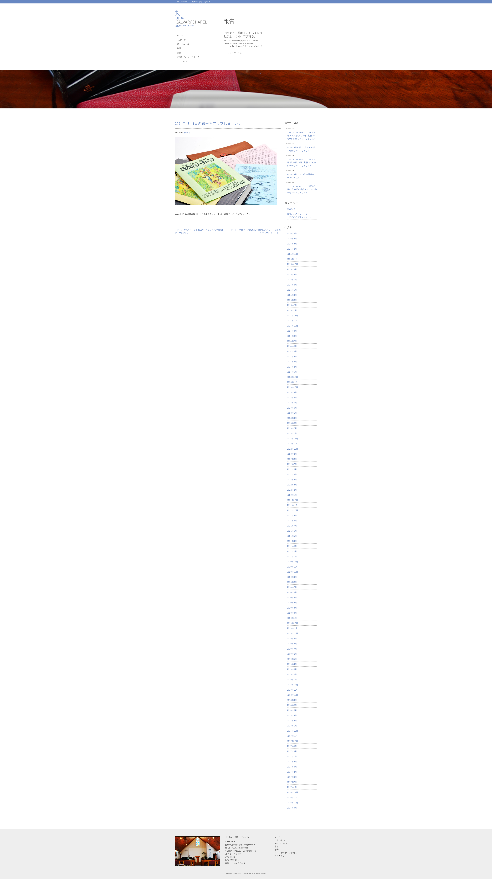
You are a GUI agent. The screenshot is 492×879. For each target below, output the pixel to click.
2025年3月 (292, 300)
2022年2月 (292, 490)
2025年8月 (292, 274)
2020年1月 (292, 618)
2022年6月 (292, 469)
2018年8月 (292, 705)
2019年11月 (292, 628)
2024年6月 (292, 346)
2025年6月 (292, 285)
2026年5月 (292, 233)
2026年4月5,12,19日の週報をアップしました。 (301, 176)
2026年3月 (292, 244)
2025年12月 (292, 254)
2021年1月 (292, 556)
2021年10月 (292, 510)
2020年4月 (292, 603)
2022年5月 (292, 474)
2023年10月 (292, 387)
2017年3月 (292, 777)
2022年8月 (292, 459)
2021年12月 (292, 500)
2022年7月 (292, 464)
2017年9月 (292, 746)
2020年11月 (292, 567)
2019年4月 (292, 664)
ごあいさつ (182, 39)
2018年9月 (292, 700)
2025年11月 (292, 259)
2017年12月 (292, 731)
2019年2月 (292, 674)
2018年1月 (292, 726)
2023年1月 (292, 433)
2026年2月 (292, 249)
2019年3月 (292, 669)
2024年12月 (292, 315)
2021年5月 (292, 536)
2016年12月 (292, 792)
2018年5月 (292, 710)
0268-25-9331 (182, 2)
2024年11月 (292, 321)
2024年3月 (292, 362)
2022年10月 (292, 449)
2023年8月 (292, 397)
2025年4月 (292, 295)
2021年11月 (292, 505)
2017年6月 (292, 762)
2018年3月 (292, 715)
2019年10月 (292, 633)
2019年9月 (292, 638)
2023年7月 (292, 403)
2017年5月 (292, 767)
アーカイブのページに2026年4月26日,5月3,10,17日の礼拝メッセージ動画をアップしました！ (301, 135)
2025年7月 (292, 280)
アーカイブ (182, 61)
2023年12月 (292, 377)
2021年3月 (292, 546)
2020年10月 (292, 572)
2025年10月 (292, 264)
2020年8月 (292, 582)
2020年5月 (292, 597)
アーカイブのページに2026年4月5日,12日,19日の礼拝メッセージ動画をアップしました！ (301, 162)
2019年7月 (292, 649)
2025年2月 (292, 305)
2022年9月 (292, 454)
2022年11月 (292, 444)
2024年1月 (292, 372)
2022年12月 (292, 439)
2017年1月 (292, 787)
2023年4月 (292, 418)
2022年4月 (292, 480)
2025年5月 (292, 290)
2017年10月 (292, 741)
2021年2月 (292, 551)
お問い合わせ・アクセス (201, 2)
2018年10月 (292, 695)
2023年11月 (292, 382)
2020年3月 (292, 608)
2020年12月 (292, 562)
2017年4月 (292, 772)
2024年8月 (292, 336)
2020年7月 (292, 587)
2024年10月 (292, 326)
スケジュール (183, 44)
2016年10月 (292, 803)
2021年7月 (292, 526)
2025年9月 (292, 269)
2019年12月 (292, 623)
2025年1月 (292, 310)
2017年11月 (292, 736)
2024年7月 (292, 341)
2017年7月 (292, 756)
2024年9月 (292, 331)
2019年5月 (292, 659)
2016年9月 (292, 808)
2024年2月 (292, 367)
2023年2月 (292, 428)
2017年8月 (292, 751)
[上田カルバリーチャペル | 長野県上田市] (191, 24)
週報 (179, 48)
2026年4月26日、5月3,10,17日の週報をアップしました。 (301, 149)
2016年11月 (292, 797)
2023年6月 (292, 408)
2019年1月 (292, 680)
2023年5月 (292, 413)
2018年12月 (292, 685)
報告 (179, 53)
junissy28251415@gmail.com (242, 851)
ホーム (180, 35)
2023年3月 (292, 423)
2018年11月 (292, 690)
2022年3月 (292, 485)
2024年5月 (292, 351)
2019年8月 (292, 644)
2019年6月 (292, 654)
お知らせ (187, 133)
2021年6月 (292, 531)
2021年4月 (292, 541)
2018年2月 (292, 721)
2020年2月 (292, 613)
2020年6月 (292, 592)
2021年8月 (292, 521)
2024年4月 (292, 356)
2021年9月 (292, 515)
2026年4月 (292, 239)
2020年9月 (292, 577)
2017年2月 (292, 782)
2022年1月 (292, 495)
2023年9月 (292, 392)
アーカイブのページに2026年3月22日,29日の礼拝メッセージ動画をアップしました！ (302, 189)
